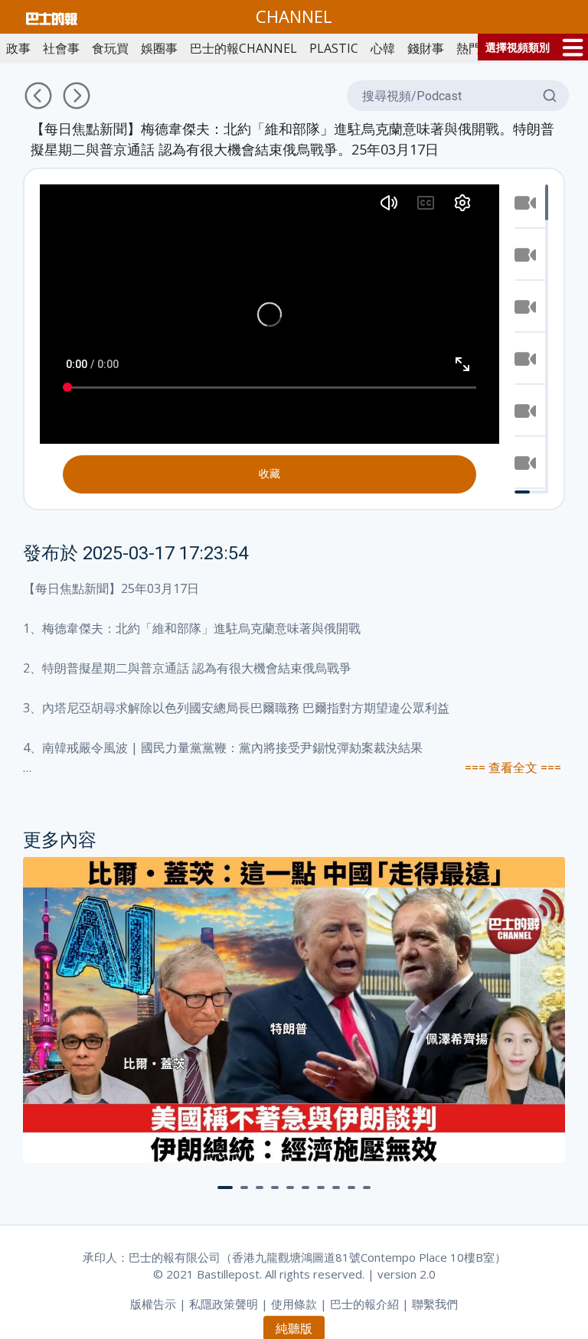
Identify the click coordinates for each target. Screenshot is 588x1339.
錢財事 (425, 48)
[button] (225, 1187)
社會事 (61, 48)
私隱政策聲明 (223, 1303)
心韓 (383, 48)
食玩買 (110, 48)
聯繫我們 (435, 1303)
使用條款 (294, 1303)
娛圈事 (159, 48)
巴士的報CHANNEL (243, 48)
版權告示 (153, 1303)
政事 (18, 48)
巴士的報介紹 (364, 1303)
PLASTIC (333, 48)
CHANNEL (294, 16)
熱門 (468, 48)
